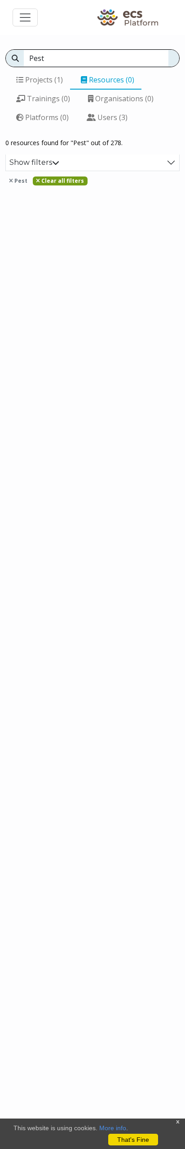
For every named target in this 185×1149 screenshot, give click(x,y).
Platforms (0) (46, 117)
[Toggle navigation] (25, 17)
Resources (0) (110, 80)
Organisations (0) (123, 98)
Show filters (30, 162)
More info (112, 1128)
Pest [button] (20, 181)
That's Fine (133, 1139)
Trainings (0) (47, 98)
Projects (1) (43, 80)
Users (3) (112, 117)
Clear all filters (62, 181)
